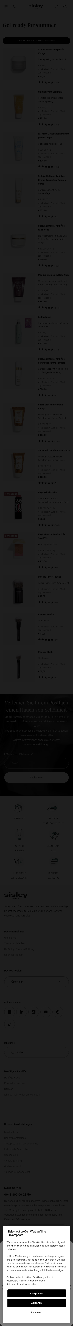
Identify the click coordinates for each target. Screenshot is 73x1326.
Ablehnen (36, 1303)
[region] (36, 1274)
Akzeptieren (36, 1293)
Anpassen (36, 1312)
